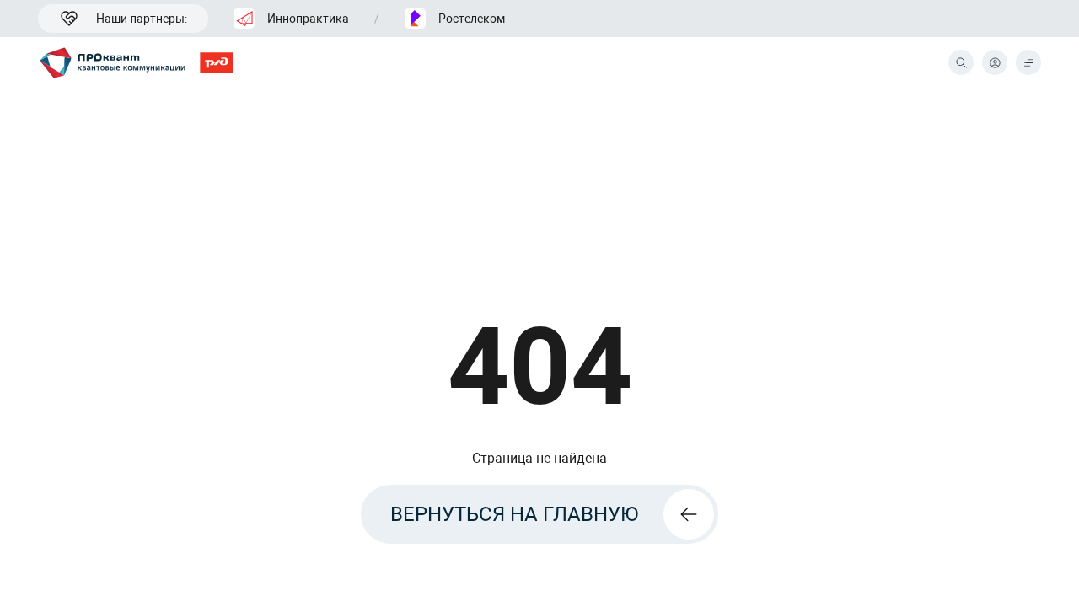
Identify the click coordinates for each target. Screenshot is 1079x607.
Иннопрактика (308, 18)
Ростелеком (471, 18)
